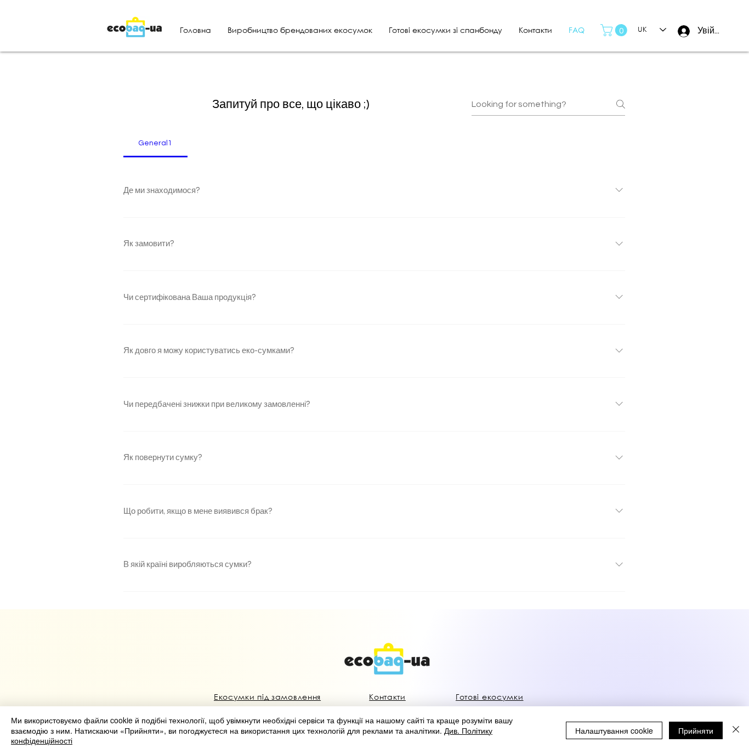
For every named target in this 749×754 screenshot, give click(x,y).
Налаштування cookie (614, 730)
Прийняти (695, 730)
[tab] (155, 143)
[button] (615, 30)
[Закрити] (735, 730)
